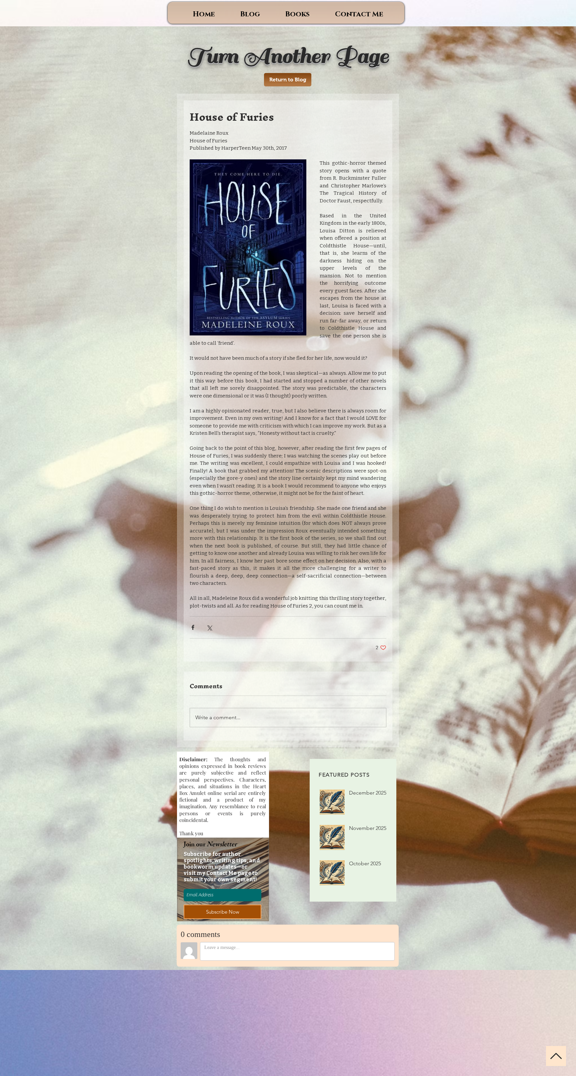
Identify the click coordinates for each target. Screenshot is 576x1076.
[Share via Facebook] (193, 627)
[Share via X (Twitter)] (209, 627)
